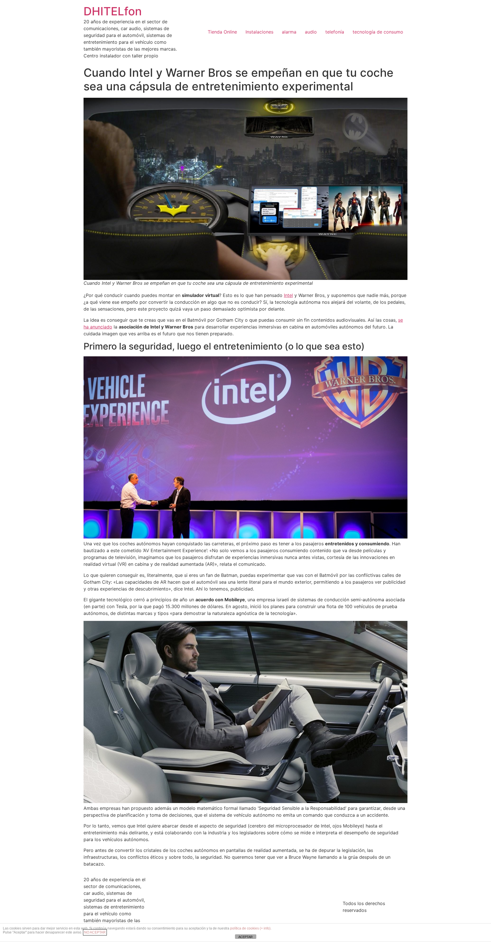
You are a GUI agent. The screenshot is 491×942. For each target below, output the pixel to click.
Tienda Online (222, 32)
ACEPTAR (245, 937)
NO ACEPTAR (95, 932)
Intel (288, 295)
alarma (289, 32)
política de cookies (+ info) (250, 928)
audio (311, 32)
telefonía (334, 32)
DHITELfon (113, 11)
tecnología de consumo (378, 32)
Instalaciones (259, 32)
